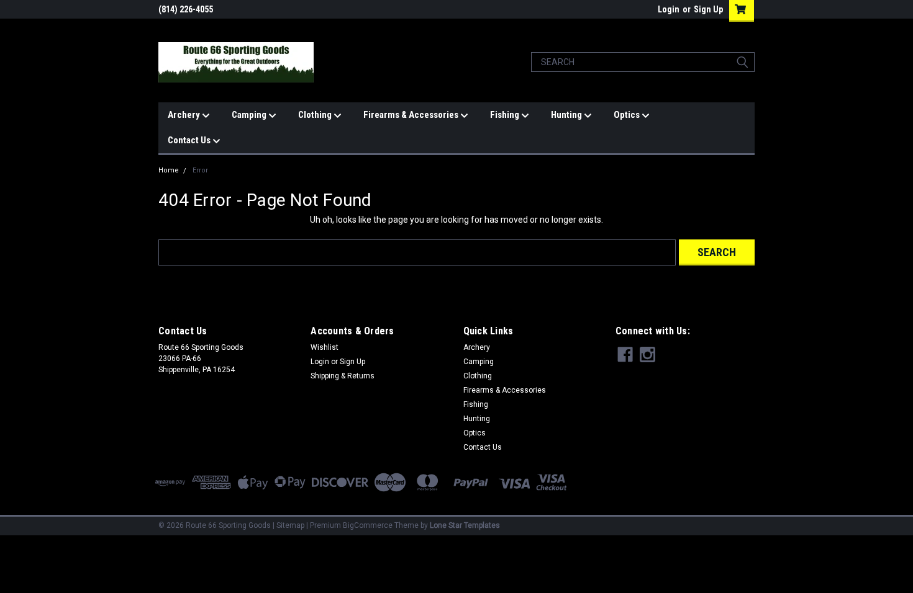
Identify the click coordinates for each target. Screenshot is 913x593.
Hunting (567, 114)
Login (668, 9)
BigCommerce (368, 525)
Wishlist (324, 347)
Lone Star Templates (465, 525)
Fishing (505, 114)
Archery (185, 114)
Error (200, 170)
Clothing (316, 114)
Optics (628, 114)
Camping (250, 114)
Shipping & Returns (343, 376)
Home (168, 170)
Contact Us (190, 140)
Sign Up (708, 9)
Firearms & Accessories (411, 114)
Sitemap (290, 525)
